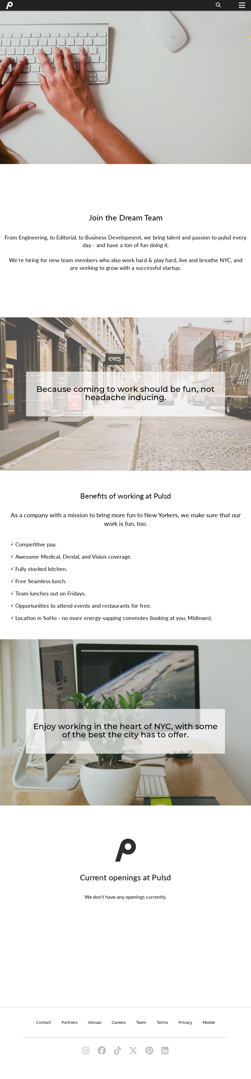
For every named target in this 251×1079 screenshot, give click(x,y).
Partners (69, 1023)
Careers (119, 1023)
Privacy (185, 1023)
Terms (162, 1023)
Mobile (209, 1023)
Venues (94, 1023)
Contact (43, 1023)
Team (141, 1023)
